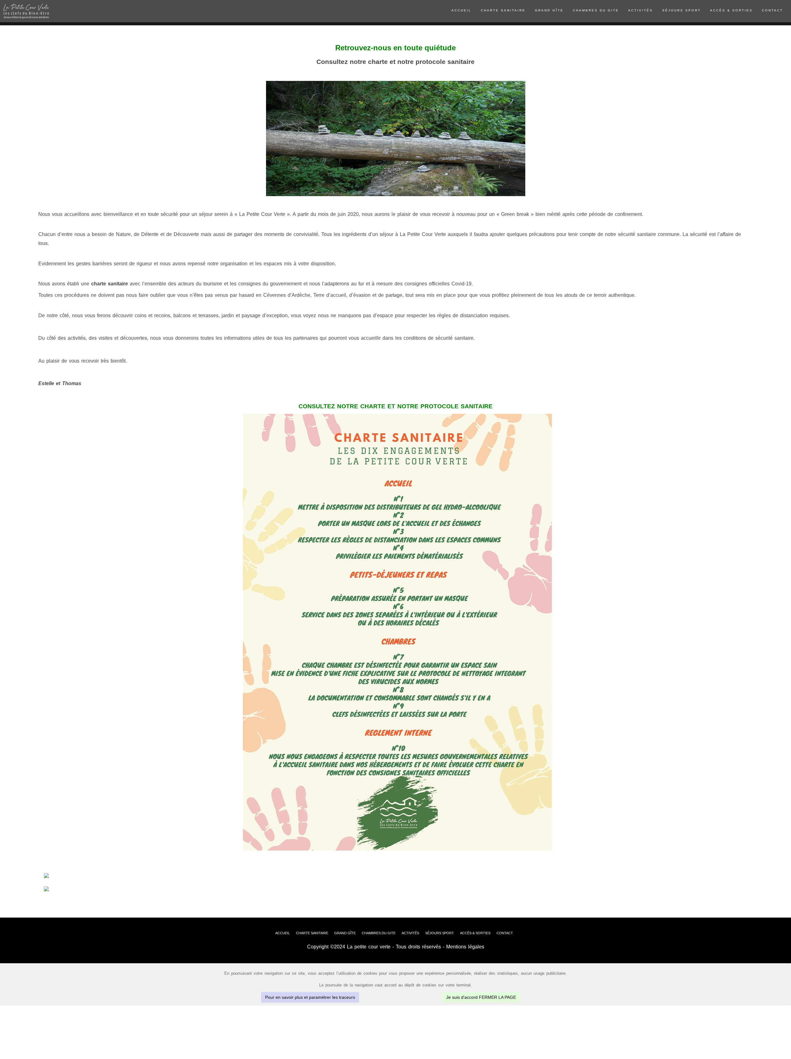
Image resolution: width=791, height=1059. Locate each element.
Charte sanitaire (503, 10)
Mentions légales (465, 946)
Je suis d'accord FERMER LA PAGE (481, 997)
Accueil (461, 10)
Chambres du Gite (596, 10)
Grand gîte (549, 10)
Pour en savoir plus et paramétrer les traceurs (310, 997)
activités (640, 10)
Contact (772, 10)
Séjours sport (681, 10)
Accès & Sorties (731, 10)
